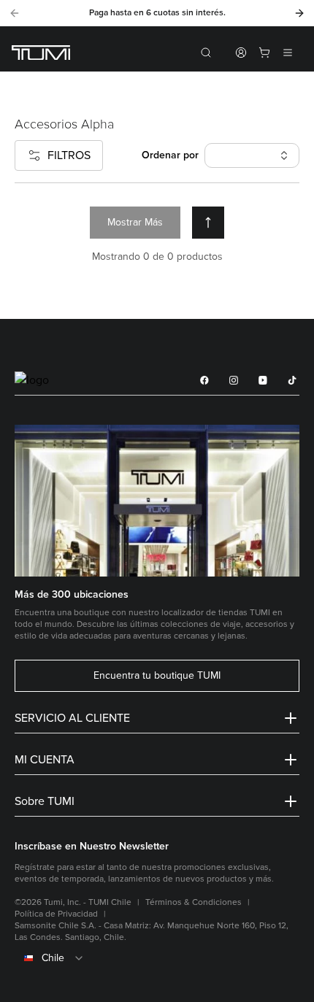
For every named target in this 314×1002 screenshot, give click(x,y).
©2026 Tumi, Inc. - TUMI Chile (73, 902)
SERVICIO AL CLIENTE (72, 718)
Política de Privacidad (56, 914)
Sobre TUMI (44, 801)
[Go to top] (208, 223)
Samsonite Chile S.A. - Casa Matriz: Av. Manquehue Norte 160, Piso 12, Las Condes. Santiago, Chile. (151, 931)
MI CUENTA (44, 759)
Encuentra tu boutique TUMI (157, 676)
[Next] (299, 13)
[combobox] (157, 958)
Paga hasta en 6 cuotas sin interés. (157, 12)
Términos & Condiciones (193, 902)
